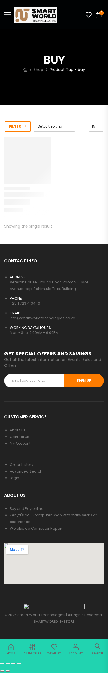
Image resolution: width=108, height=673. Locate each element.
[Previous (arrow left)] (2, 671)
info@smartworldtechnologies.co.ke (42, 318)
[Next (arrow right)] (8, 671)
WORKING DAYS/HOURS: (31, 327)
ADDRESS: (18, 277)
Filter (15, 126)
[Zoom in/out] (2, 663)
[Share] (13, 663)
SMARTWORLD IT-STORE (54, 621)
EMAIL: (15, 313)
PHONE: (16, 298)
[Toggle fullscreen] (8, 663)
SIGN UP (83, 380)
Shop (38, 69)
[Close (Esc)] (19, 663)
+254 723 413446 (25, 303)
